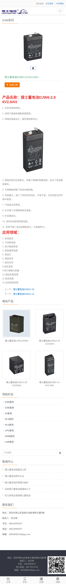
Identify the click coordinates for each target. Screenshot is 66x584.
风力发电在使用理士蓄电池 (18, 495)
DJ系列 (8, 413)
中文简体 (49, 4)
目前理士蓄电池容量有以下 (18, 489)
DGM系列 (9, 436)
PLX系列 (9, 419)
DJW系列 (9, 407)
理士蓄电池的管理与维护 (16, 482)
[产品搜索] (60, 453)
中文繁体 (60, 4)
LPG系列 (9, 430)
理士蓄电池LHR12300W (16, 340)
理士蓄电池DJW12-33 (23, 289)
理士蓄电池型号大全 (14, 476)
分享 (8, 582)
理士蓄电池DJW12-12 (23, 294)
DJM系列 (9, 402)
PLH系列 (9, 425)
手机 (25, 582)
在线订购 (13, 85)
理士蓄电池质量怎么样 (15, 469)
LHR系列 (9, 442)
